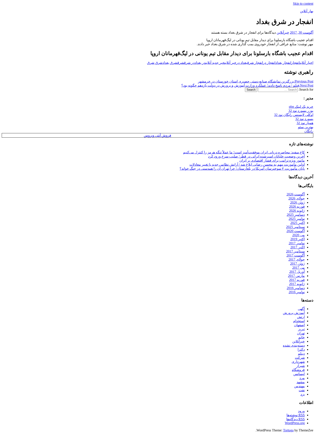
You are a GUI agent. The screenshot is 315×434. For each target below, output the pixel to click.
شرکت (300, 357)
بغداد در (241, 63)
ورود (301, 411)
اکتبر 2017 (297, 247)
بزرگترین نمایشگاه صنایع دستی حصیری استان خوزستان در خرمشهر (255, 81)
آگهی (301, 309)
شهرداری (298, 361)
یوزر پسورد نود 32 (300, 111)
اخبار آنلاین (306, 63)
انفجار (295, 63)
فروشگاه (298, 370)
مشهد (301, 382)
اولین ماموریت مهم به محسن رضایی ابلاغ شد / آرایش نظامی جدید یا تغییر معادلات (247, 164)
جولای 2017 (296, 259)
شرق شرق (154, 63)
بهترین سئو (305, 127)
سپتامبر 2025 (295, 227)
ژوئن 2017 (297, 263)
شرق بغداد (169, 63)
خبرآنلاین (283, 32)
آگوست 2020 (295, 231)
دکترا (301, 349)
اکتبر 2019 (297, 239)
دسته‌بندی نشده (294, 345)
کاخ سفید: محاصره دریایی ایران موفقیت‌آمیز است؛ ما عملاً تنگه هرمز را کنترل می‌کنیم (244, 152)
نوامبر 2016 (297, 292)
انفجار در (269, 63)
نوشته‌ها (295, 415)
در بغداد (200, 63)
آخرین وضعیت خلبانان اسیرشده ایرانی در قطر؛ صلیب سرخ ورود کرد (256, 156)
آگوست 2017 (295, 255)
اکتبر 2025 (297, 223)
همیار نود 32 (305, 123)
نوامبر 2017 (297, 243)
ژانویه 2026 (297, 210)
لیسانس (299, 374)
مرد (302, 378)
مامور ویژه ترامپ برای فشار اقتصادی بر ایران (272, 160)
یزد (302, 394)
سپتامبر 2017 (295, 251)
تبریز (301, 329)
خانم (301, 337)
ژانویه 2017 (297, 284)
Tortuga (288, 430)
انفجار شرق (255, 63)
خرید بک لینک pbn (301, 106)
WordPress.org (295, 423)
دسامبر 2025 (296, 214)
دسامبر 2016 (296, 288)
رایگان (308, 131)
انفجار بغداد (283, 63)
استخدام (299, 321)
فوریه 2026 (297, 206)
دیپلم (301, 353)
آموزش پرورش (294, 313)
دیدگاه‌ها (295, 419)
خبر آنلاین (230, 63)
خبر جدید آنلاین (215, 63)
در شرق (189, 63)
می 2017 (298, 267)
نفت (302, 390)
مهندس (299, 386)
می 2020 (298, 235)
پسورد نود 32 (304, 119)
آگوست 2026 (295, 194)
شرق (180, 63)
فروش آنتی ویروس (157, 135)
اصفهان (299, 325)
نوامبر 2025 (297, 219)
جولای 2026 (296, 198)
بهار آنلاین (306, 11)
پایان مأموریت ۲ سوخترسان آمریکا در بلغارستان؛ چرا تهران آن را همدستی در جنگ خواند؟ (242, 168)
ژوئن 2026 (297, 202)
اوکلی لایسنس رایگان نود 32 (293, 115)
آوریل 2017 (297, 271)
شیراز (300, 366)
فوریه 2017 (297, 280)
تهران (301, 333)
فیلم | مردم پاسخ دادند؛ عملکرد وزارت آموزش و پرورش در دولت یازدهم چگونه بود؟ (247, 85)
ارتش (301, 317)
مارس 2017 (296, 276)
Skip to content (303, 3)
